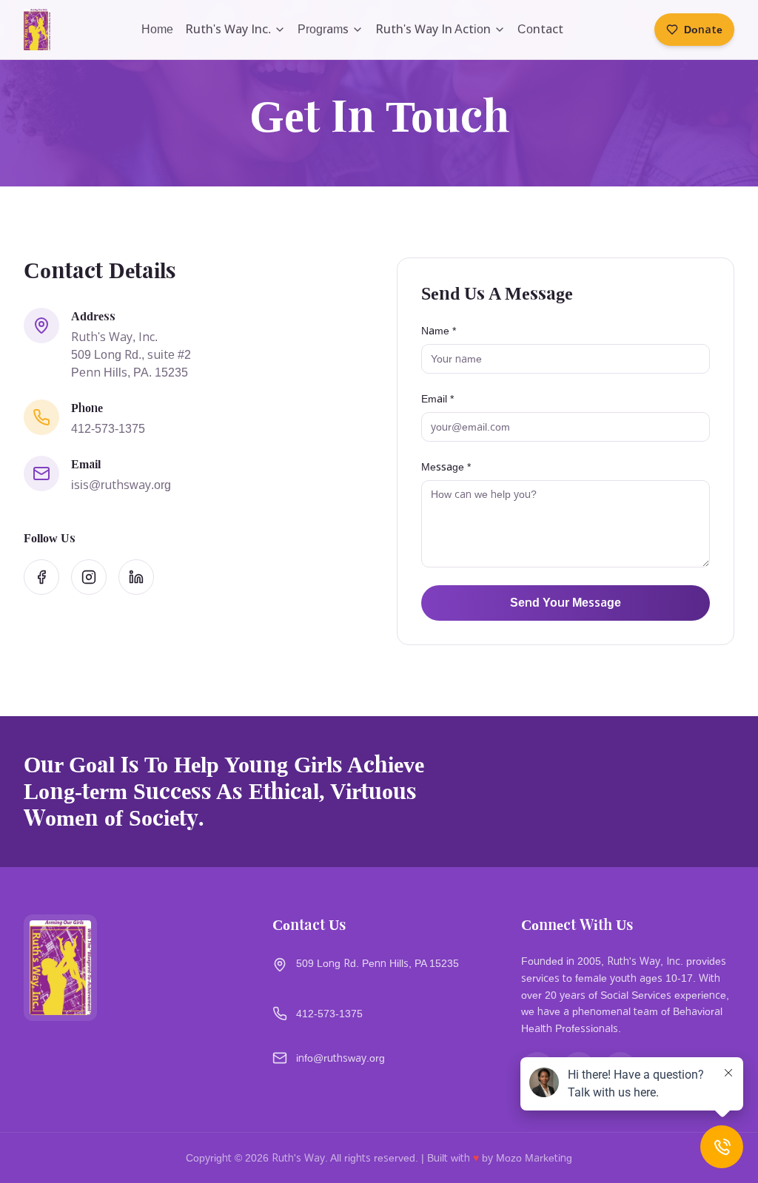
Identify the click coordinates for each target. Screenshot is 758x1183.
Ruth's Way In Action (433, 29)
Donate (703, 30)
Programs (323, 29)
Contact (540, 29)
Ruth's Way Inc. (228, 29)
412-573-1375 (108, 428)
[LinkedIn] (136, 577)
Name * (438, 331)
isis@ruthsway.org (121, 485)
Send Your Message (565, 602)
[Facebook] (41, 577)
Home (157, 29)
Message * (446, 467)
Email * (437, 399)
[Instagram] (89, 577)
